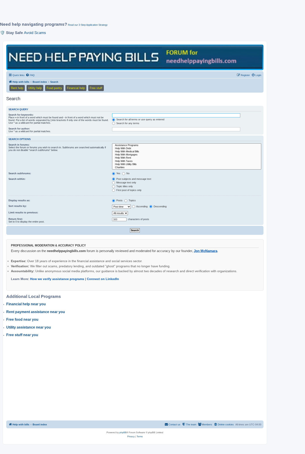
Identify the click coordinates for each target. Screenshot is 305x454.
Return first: (15, 219)
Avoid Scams (35, 32)
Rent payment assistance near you (35, 312)
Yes (118, 173)
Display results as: (19, 200)
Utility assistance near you (28, 327)
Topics (132, 200)
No (128, 173)
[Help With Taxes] (187, 161)
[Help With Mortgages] (187, 154)
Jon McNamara (205, 251)
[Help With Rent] (187, 157)
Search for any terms (127, 123)
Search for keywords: (20, 114)
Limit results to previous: (23, 212)
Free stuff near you (22, 335)
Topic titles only (124, 186)
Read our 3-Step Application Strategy (88, 24)
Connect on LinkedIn (103, 279)
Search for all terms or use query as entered (140, 119)
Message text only (126, 182)
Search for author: (19, 128)
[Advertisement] (108, 13)
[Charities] (187, 167)
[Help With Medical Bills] (187, 151)
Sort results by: (17, 206)
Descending (160, 206)
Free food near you (22, 319)
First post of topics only (129, 190)
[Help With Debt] (187, 148)
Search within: (16, 179)
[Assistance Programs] (187, 145)
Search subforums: (19, 173)
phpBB (123, 432)
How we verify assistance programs (57, 279)
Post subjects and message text (133, 179)
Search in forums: (18, 144)
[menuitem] (30, 75)
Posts (119, 200)
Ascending (142, 206)
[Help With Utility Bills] (187, 164)
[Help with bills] (134, 57)
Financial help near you (26, 304)
